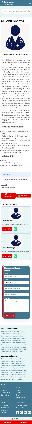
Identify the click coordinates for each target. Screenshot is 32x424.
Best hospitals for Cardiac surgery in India (13, 333)
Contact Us (20, 402)
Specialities (6, 174)
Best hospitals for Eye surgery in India (12, 336)
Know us (19, 385)
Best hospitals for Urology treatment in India (13, 345)
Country (7, 279)
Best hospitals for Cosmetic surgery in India (13, 349)
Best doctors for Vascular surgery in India (13, 365)
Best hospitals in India (9, 328)
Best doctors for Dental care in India (11, 379)
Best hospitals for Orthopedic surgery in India (14, 342)
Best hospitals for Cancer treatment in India (13, 347)
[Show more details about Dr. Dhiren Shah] (15, 229)
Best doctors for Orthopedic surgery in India (13, 370)
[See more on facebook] (17, 412)
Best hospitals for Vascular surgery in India (13, 338)
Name (6, 273)
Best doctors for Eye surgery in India (11, 363)
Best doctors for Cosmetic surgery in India (13, 377)
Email (6, 292)
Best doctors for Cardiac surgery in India (12, 361)
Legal (3, 402)
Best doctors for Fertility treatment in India (13, 368)
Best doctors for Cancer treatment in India (13, 374)
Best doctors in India (9, 356)
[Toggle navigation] (30, 3)
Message (7, 298)
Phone (6, 286)
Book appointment (8, 195)
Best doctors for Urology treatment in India (13, 372)
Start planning (8, 422)
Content (4, 385)
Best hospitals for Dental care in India (12, 351)
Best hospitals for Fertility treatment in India (13, 340)
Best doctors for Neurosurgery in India (12, 359)
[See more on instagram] (21, 412)
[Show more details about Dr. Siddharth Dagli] (15, 256)
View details (7, 229)
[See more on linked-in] (25, 412)
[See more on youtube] (30, 412)
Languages (23, 422)
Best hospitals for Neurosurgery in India (12, 331)
